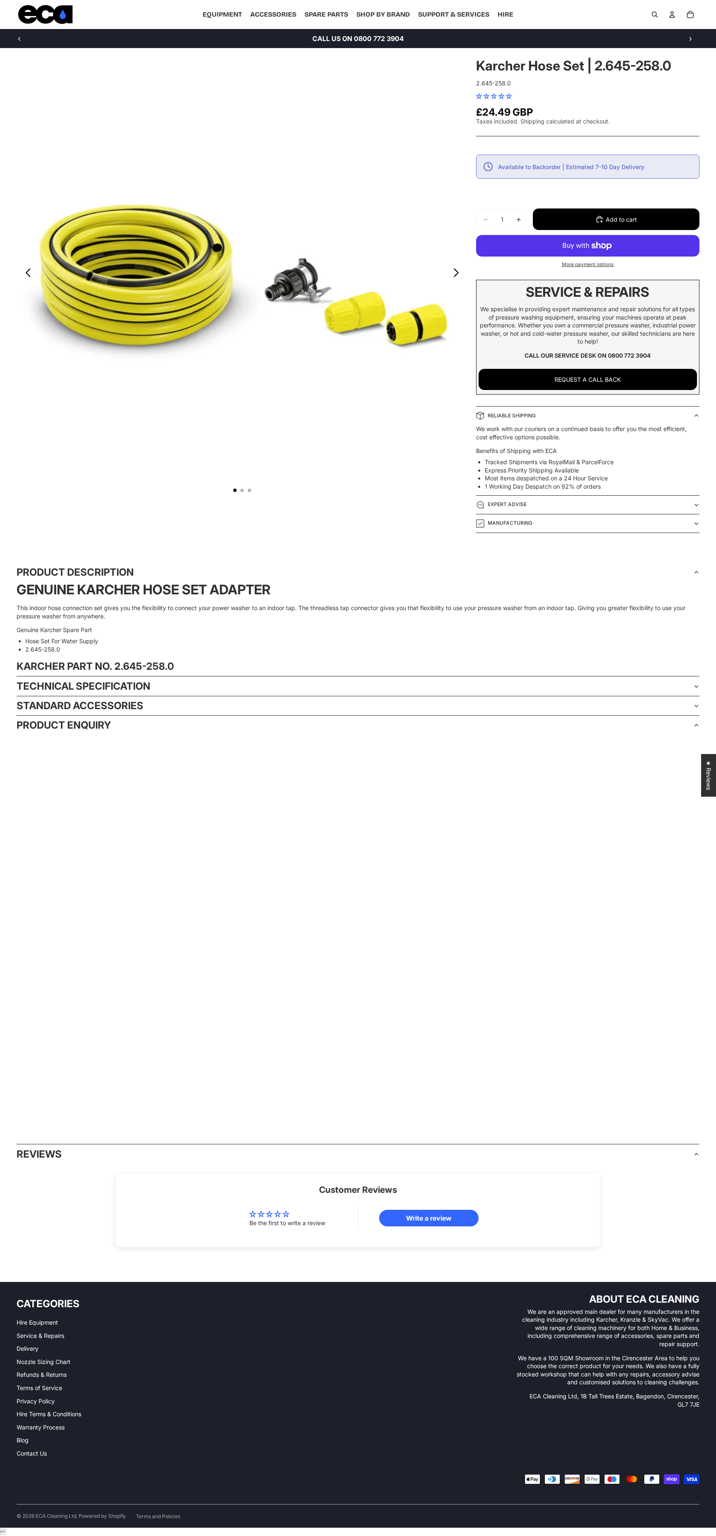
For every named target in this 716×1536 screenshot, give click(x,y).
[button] (494, 95)
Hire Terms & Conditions (49, 1413)
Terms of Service (39, 1387)
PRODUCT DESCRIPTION (75, 572)
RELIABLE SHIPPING (512, 415)
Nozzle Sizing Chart (43, 1361)
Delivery (28, 1348)
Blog (23, 1440)
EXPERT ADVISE (507, 504)
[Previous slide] (19, 38)
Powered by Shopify (102, 1516)
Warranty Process (41, 1427)
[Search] (655, 14)
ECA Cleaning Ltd (56, 1516)
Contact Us (32, 1453)
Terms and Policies (158, 1516)
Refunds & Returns (42, 1374)
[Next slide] (690, 38)
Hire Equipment (37, 1322)
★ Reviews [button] (708, 775)
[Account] (672, 14)
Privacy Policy (36, 1401)
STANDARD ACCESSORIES (80, 706)
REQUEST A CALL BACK (587, 379)
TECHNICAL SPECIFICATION (83, 686)
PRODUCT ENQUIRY (64, 725)
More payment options (588, 264)
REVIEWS (39, 1154)
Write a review (429, 1218)
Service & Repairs (40, 1335)
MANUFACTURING (510, 523)
